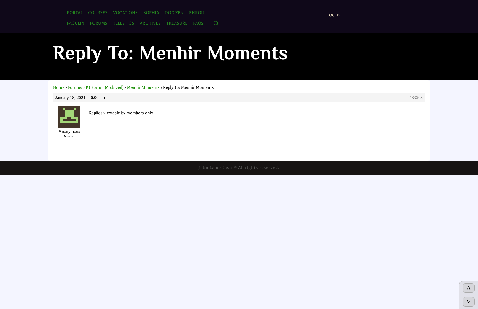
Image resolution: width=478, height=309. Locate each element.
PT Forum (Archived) (104, 87)
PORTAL (74, 12)
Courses (98, 12)
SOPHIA (151, 12)
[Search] (216, 24)
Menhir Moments (143, 87)
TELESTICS (123, 23)
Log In (333, 15)
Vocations (125, 12)
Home (58, 87)
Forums (75, 87)
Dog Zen (174, 12)
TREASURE (177, 23)
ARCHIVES (150, 23)
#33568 (416, 97)
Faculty (75, 23)
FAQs (198, 23)
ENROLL (197, 12)
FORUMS (98, 23)
